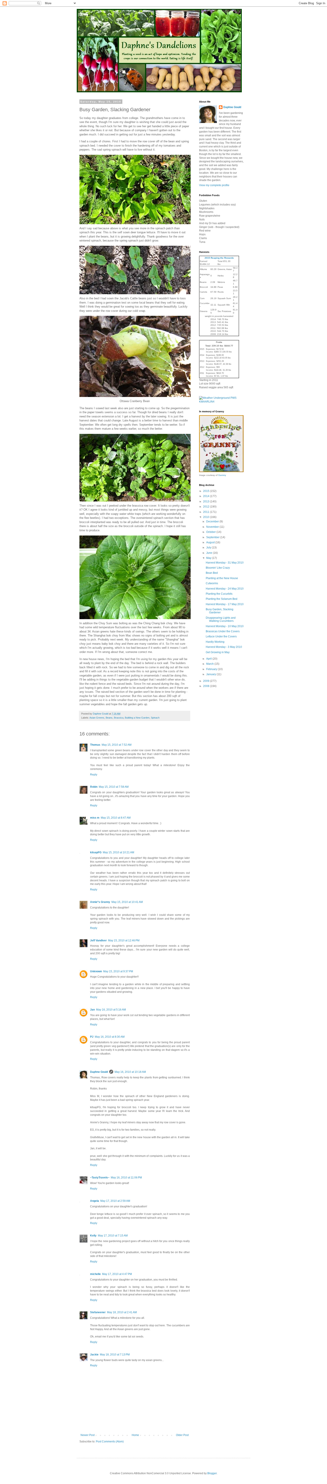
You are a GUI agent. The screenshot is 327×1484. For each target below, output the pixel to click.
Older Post (182, 1435)
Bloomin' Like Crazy (218, 567)
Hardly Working (215, 641)
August (210, 542)
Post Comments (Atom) (110, 1441)
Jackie (94, 1354)
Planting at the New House (222, 578)
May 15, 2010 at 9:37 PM (118, 971)
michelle (95, 1274)
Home (135, 1435)
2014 (206, 496)
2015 (206, 491)
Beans (109, 717)
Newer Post (88, 1435)
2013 (206, 501)
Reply (93, 774)
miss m (94, 817)
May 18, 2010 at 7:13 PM (115, 1354)
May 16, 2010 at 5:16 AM (111, 1009)
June (209, 552)
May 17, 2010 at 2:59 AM (115, 1200)
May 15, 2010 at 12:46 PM (123, 940)
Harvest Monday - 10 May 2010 (225, 626)
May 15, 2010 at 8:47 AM (116, 817)
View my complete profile (214, 185)
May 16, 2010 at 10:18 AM (130, 1071)
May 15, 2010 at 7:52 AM (116, 744)
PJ (91, 1036)
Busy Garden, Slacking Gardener (219, 611)
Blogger (212, 1473)
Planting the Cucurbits (219, 593)
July (209, 547)
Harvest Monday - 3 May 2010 (224, 646)
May (209, 558)
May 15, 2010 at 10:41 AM (127, 902)
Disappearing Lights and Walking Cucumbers (221, 619)
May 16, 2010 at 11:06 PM (126, 1177)
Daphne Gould (99, 1071)
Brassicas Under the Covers (223, 631)
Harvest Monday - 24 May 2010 (225, 588)
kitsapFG (95, 852)
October (211, 532)
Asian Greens (96, 717)
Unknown (96, 971)
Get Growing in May (218, 652)
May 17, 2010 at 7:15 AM (113, 1235)
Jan (92, 1009)
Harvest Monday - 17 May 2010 (225, 604)
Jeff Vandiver (98, 940)
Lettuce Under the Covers (221, 636)
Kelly (93, 1235)
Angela (94, 1200)
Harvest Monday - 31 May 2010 (225, 562)
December (213, 521)
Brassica (118, 717)
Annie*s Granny (100, 902)
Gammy (222, 475)
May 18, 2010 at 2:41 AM (122, 1312)
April (209, 658)
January (211, 674)
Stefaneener (98, 1312)
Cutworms (212, 583)
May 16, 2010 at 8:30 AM (110, 1036)
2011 (206, 511)
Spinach (155, 717)
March (210, 663)
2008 (206, 686)
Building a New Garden (137, 717)
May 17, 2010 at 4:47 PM (117, 1274)
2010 (206, 517)
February (212, 669)
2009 (206, 681)
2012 (206, 506)
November (213, 526)
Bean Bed (212, 572)
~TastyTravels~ (99, 1177)
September (213, 537)
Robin (93, 786)
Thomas (95, 744)
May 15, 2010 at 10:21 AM (118, 852)
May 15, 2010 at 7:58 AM (114, 786)
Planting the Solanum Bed (221, 598)
